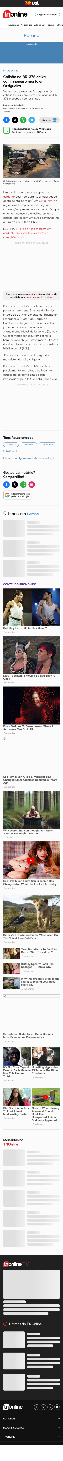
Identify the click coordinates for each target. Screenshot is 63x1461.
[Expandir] (59, 1437)
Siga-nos (46, 120)
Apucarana (13, 24)
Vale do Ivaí (39, 24)
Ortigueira (45, 200)
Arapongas (26, 24)
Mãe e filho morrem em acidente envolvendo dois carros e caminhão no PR (27, 233)
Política (59, 24)
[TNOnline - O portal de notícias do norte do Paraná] (15, 14)
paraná (10, 451)
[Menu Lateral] (4, 25)
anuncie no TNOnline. (40, 297)
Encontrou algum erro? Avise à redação (29, 458)
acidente (9, 196)
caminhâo (29, 444)
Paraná (50, 24)
